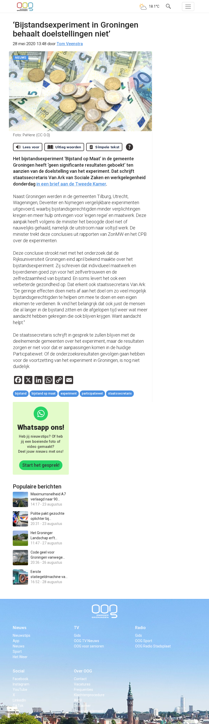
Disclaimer (82, 706)
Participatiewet (92, 393)
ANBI (78, 700)
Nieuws (20, 627)
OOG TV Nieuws (86, 641)
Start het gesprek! (40, 465)
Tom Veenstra (70, 43)
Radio (140, 627)
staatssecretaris (120, 393)
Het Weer (20, 657)
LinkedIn (19, 700)
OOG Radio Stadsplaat (153, 646)
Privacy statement (88, 711)
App (16, 641)
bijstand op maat (44, 393)
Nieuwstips (21, 635)
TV (76, 627)
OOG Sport (143, 641)
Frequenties (83, 690)
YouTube (20, 690)
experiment (69, 393)
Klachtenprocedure (89, 695)
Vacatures (82, 684)
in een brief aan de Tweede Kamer (71, 184)
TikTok (18, 706)
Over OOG (83, 671)
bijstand (21, 393)
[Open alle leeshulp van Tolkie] (129, 147)
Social (18, 671)
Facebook (20, 679)
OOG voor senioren (89, 646)
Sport (17, 651)
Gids (77, 635)
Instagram (21, 684)
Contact (80, 679)
